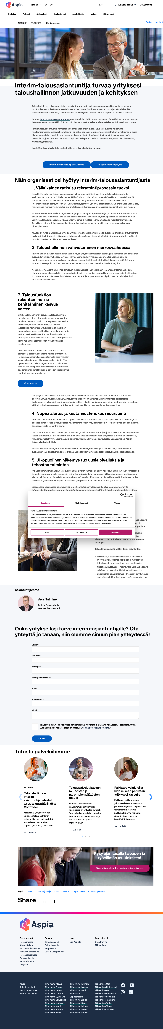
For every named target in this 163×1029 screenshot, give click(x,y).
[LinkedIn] (131, 993)
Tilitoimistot (101, 945)
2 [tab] (85, 837)
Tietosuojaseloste (28, 955)
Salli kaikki (115, 532)
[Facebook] (54, 901)
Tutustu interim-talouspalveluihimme (66, 164)
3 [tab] (89, 837)
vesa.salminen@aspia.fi (49, 608)
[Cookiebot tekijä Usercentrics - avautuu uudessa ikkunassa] (122, 495)
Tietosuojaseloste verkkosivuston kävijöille (28, 961)
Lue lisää (31, 832)
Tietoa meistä (26, 942)
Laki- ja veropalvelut (54, 951)
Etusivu (149, 22)
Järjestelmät (42, 14)
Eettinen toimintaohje (30, 948)
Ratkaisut (12, 14)
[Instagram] (123, 993)
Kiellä (47, 532)
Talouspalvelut (52, 942)
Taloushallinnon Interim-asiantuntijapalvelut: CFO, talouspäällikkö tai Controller (40, 800)
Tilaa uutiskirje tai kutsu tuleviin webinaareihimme (119, 868)
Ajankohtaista (78, 14)
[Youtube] (131, 986)
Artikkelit (159, 22)
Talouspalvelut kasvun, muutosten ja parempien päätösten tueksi (85, 793)
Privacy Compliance (29, 951)
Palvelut (26, 14)
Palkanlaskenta (52, 945)
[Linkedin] (44, 901)
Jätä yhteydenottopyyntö (109, 164)
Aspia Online (79, 891)
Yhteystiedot (108, 14)
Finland (34, 4)
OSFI (57, 891)
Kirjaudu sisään (125, 4)
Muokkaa (80, 532)
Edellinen (20, 796)
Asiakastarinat (60, 14)
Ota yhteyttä (146, 4)
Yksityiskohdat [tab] (81, 503)
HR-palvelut (50, 948)
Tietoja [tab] (117, 503)
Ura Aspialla (75, 942)
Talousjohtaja (44, 891)
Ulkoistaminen (53, 23)
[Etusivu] (14, 5)
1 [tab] (82, 837)
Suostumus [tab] (45, 503)
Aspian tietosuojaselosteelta (95, 727)
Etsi (101, 4)
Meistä (94, 14)
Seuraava (150, 796)
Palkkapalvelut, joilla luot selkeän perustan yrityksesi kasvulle (129, 791)
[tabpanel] (40, 796)
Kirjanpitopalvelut (96, 891)
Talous (66, 891)
